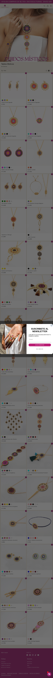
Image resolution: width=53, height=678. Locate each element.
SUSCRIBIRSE (39, 345)
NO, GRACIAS (39, 349)
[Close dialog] (51, 325)
